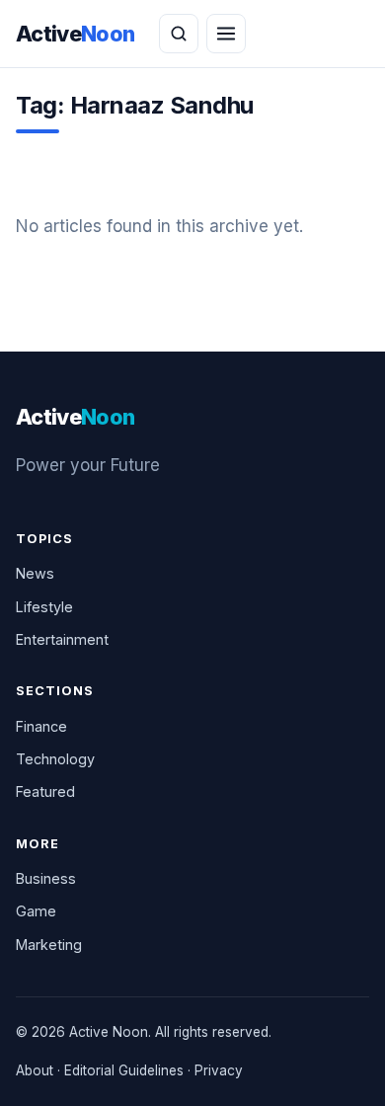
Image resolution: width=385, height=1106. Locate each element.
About (34, 1070)
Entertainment (62, 639)
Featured (45, 791)
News (35, 573)
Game (36, 911)
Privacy (218, 1070)
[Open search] (178, 33)
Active (75, 33)
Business (46, 878)
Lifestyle (44, 606)
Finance (41, 726)
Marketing (49, 944)
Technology (55, 758)
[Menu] (226, 33)
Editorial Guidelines (124, 1070)
